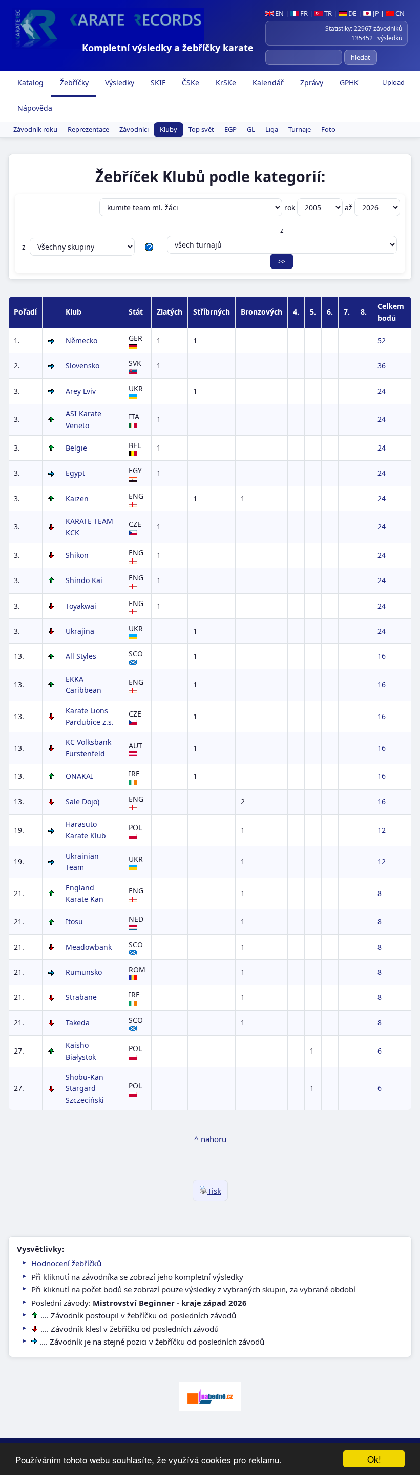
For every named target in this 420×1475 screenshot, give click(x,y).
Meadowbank (89, 947)
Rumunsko (84, 972)
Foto (328, 129)
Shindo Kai (84, 580)
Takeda (78, 1022)
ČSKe (189, 82)
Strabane (81, 997)
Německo (81, 340)
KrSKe (225, 82)
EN (279, 13)
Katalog (29, 82)
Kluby (168, 129)
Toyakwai (81, 606)
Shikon (77, 555)
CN (399, 13)
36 (381, 365)
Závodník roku (35, 129)
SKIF (157, 82)
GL (251, 129)
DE (351, 13)
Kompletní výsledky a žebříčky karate (168, 47)
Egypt (75, 473)
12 (381, 830)
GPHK (348, 82)
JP (375, 13)
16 (381, 656)
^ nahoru (210, 1139)
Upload (393, 82)
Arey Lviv (81, 391)
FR (303, 13)
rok (290, 207)
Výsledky (118, 82)
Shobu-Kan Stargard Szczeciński (85, 1088)
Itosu (74, 921)
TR (327, 13)
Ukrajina (80, 631)
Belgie (76, 448)
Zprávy (310, 82)
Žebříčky (73, 82)
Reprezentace (88, 129)
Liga (271, 129)
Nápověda (33, 108)
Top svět (201, 129)
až (349, 207)
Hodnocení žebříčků (66, 1263)
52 (381, 340)
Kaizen (77, 498)
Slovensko (82, 365)
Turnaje (299, 129)
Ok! (374, 1458)
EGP (230, 129)
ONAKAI (79, 776)
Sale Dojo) (82, 802)
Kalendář (267, 82)
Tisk (214, 1191)
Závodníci (134, 129)
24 (381, 391)
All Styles (81, 656)
